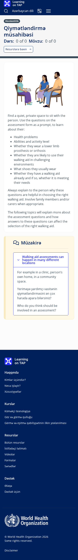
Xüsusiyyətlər (13, 391)
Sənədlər (10, 466)
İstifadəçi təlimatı (16, 448)
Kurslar (10, 404)
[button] (39, 11)
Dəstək (10, 478)
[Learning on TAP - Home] (14, 3)
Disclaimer (11, 550)
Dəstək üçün (12, 491)
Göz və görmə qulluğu (18, 417)
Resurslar (11, 435)
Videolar (10, 454)
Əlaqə (8, 486)
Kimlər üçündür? (15, 380)
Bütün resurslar (15, 442)
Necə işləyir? (12, 385)
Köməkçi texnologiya (17, 411)
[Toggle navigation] (48, 11)
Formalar (10, 460)
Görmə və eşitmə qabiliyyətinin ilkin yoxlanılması (35, 423)
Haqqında (12, 372)
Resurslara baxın (16, 49)
